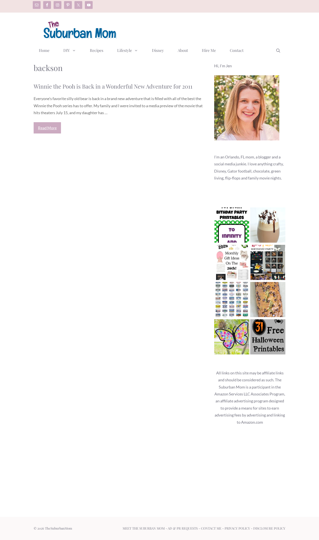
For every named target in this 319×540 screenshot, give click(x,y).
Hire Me (209, 50)
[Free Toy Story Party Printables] (231, 226)
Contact (236, 50)
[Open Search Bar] (278, 50)
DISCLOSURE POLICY (269, 528)
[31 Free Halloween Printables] (267, 337)
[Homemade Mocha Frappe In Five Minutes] (267, 226)
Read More (47, 127)
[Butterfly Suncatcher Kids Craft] (231, 337)
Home (44, 50)
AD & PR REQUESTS (183, 528)
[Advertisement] (206, 29)
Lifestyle (124, 50)
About (183, 50)
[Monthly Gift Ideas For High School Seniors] (231, 263)
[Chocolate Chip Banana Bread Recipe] (267, 300)
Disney (158, 50)
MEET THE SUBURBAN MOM (144, 528)
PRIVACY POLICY (237, 528)
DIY (66, 50)
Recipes (96, 50)
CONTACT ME (211, 528)
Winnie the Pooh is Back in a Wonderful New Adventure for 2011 (113, 86)
